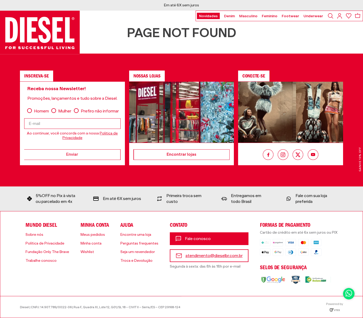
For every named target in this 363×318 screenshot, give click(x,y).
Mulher (64, 111)
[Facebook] (268, 155)
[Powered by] (334, 307)
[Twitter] (298, 155)
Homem (41, 111)
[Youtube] (313, 155)
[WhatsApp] (348, 293)
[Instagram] (283, 155)
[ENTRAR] (340, 16)
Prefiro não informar (100, 111)
